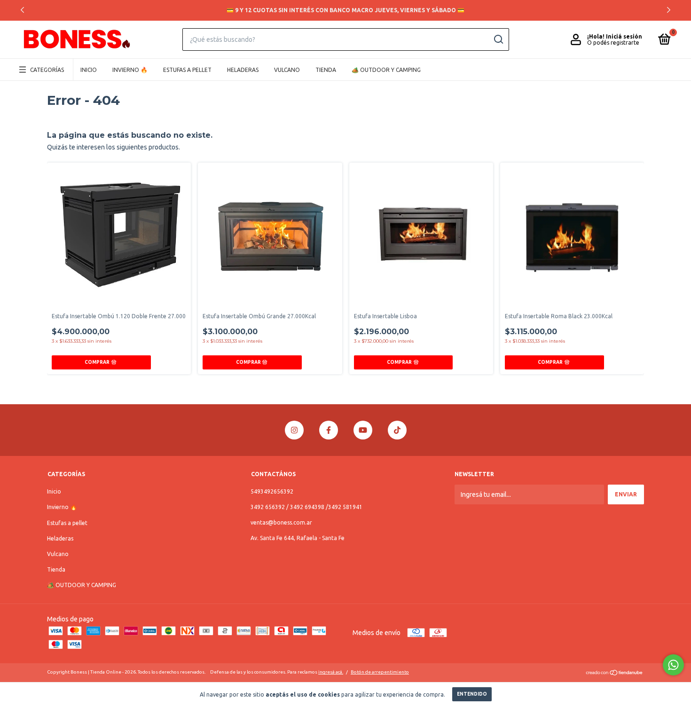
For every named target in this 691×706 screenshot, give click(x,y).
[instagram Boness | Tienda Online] (294, 430)
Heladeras (243, 70)
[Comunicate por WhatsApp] (673, 664)
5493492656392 (272, 491)
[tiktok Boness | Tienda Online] (397, 430)
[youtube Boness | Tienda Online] (362, 430)
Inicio (88, 70)
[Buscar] (498, 39)
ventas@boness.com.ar (281, 522)
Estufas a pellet (187, 70)
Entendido (472, 694)
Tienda (325, 70)
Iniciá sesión (624, 36)
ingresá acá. (330, 672)
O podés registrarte (613, 42)
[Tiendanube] (614, 673)
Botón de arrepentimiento (380, 672)
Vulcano (287, 70)
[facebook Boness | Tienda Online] (328, 430)
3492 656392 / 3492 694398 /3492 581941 (306, 507)
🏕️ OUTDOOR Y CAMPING (386, 70)
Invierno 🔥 (130, 70)
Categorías (47, 70)
